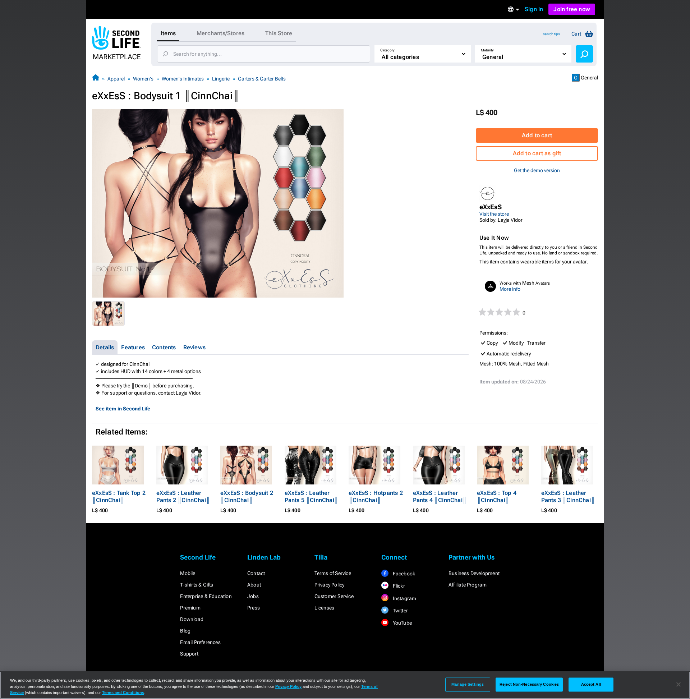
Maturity (487, 50)
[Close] (678, 685)
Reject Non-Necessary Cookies (529, 684)
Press (253, 608)
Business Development (474, 573)
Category (387, 50)
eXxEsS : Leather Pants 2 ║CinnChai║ (183, 496)
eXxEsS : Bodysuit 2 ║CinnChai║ (246, 496)
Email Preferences (200, 642)
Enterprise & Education (205, 596)
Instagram (403, 598)
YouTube (401, 623)
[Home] (95, 78)
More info (510, 289)
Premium (190, 608)
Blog (185, 631)
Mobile (187, 573)
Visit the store (494, 214)
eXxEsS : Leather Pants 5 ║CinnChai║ (312, 496)
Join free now (571, 9)
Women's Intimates (183, 79)
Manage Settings (467, 684)
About (254, 585)
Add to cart (537, 135)
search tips (551, 34)
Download (191, 619)
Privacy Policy (329, 585)
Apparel (116, 79)
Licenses (324, 608)
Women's (143, 79)
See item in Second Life (123, 408)
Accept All (591, 684)
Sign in (534, 9)
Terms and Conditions (123, 692)
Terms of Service (332, 573)
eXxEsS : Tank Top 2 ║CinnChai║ (119, 496)
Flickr (398, 586)
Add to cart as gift (537, 153)
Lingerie (221, 79)
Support (189, 654)
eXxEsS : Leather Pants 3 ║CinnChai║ (568, 496)
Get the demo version (537, 170)
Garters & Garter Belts (262, 79)
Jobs (253, 596)
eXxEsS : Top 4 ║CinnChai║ (496, 496)
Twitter (399, 610)
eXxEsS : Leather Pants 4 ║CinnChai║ (440, 496)
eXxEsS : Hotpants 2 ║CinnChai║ (376, 496)
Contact (256, 573)
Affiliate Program (467, 585)
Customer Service (334, 596)
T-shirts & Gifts (196, 585)
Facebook (403, 573)
